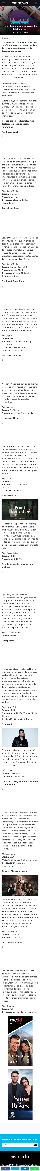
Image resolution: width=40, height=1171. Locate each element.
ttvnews (26, 32)
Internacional (15, 23)
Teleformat (7, 38)
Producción (24, 23)
